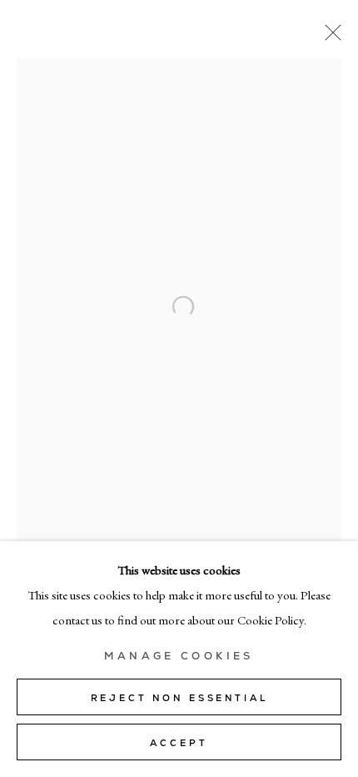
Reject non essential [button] (179, 698)
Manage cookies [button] (178, 656)
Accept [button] (178, 743)
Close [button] (328, 37)
